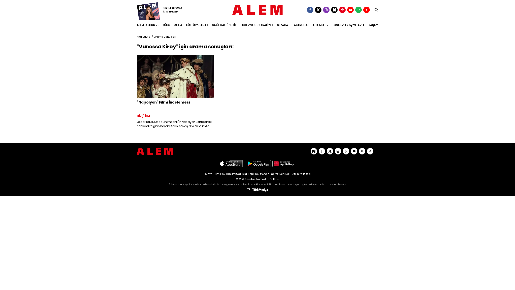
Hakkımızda (233, 174)
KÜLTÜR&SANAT (197, 25)
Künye (208, 174)
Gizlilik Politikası (301, 174)
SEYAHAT (283, 25)
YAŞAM (373, 25)
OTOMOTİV (321, 25)
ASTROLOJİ (301, 25)
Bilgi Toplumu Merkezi (255, 174)
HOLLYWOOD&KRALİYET (257, 25)
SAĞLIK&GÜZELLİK (224, 25)
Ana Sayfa (143, 36)
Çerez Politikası (280, 174)
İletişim (220, 174)
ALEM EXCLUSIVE (148, 25)
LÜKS (166, 25)
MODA (178, 25)
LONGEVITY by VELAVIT (348, 25)
